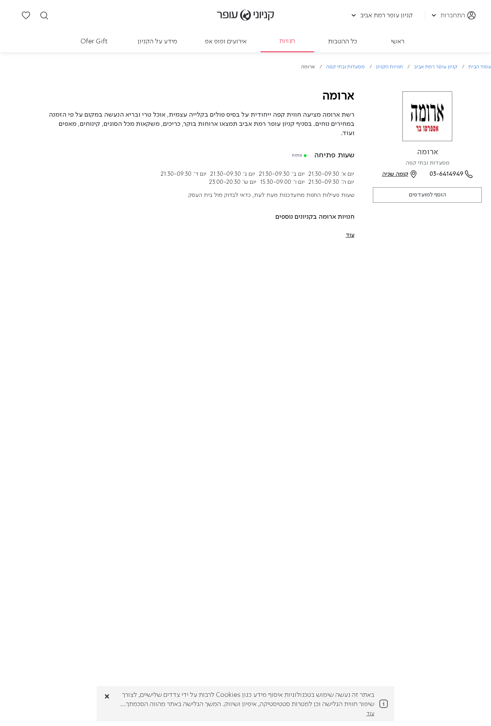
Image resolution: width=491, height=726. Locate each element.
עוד (370, 714)
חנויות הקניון (389, 66)
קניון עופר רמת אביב (435, 66)
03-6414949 (446, 174)
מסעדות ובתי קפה (345, 66)
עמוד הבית (479, 66)
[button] (350, 235)
